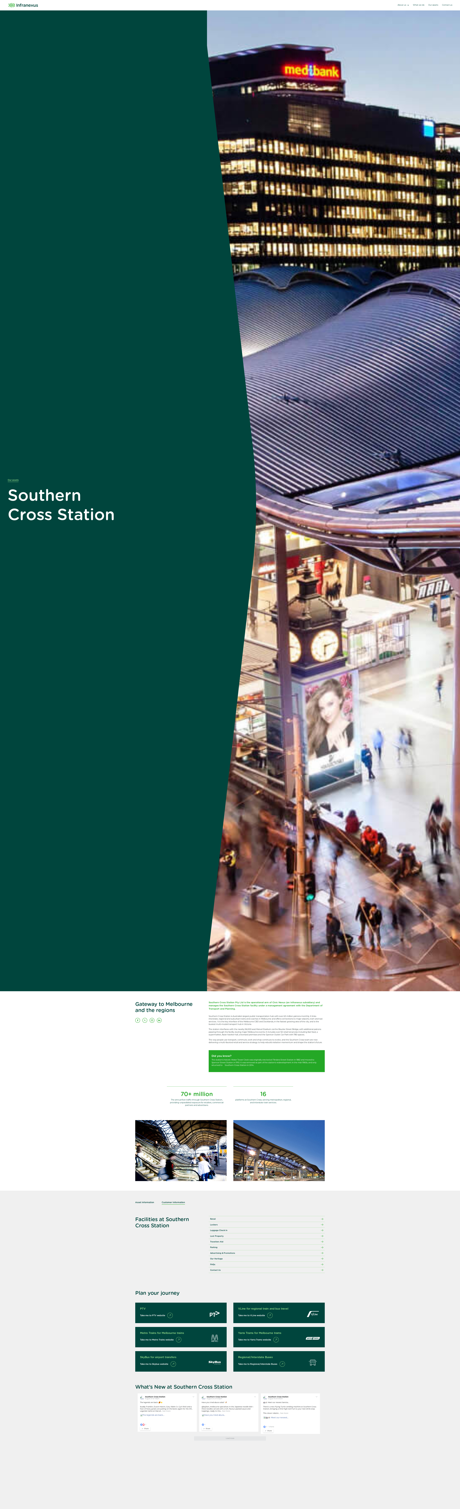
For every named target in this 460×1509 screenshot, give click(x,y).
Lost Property (217, 1236)
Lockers (214, 1224)
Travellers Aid (216, 1241)
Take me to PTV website (152, 1315)
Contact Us (215, 1270)
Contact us (447, 5)
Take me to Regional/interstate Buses (257, 1364)
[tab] (144, 1202)
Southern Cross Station (155, 1397)
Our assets (433, 5)
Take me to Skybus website (154, 1364)
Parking (213, 1247)
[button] (403, 5)
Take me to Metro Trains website (157, 1339)
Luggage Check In (218, 1230)
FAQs (212, 1264)
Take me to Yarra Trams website (254, 1339)
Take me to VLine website (251, 1315)
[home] (23, 5)
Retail (213, 1219)
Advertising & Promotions (222, 1253)
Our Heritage (216, 1258)
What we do (418, 5)
